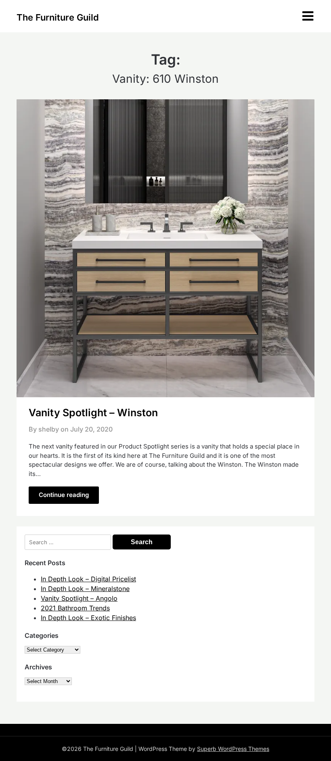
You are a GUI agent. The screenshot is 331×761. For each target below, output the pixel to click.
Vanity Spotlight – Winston (93, 413)
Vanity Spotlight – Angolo (79, 598)
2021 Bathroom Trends (75, 608)
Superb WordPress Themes (233, 748)
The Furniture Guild (58, 17)
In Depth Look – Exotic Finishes (88, 618)
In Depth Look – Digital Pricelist (88, 579)
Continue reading (64, 495)
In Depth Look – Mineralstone (85, 589)
